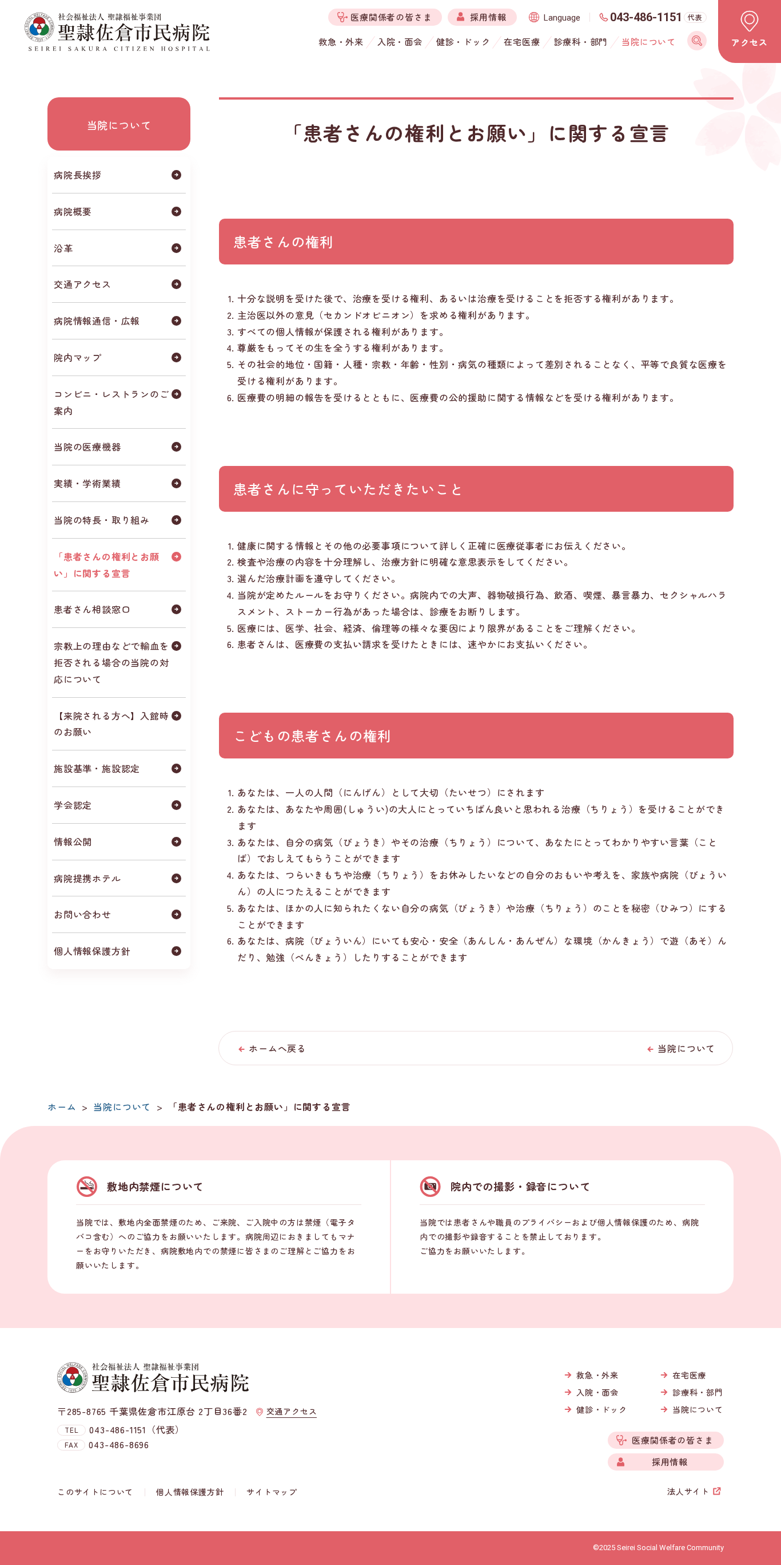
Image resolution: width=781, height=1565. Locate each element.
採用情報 (670, 1462)
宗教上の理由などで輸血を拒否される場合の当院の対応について (111, 662)
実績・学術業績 (87, 483)
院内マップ (78, 357)
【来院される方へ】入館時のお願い (111, 724)
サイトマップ (271, 1491)
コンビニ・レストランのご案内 (111, 402)
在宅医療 (689, 1375)
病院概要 (73, 211)
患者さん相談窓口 (92, 609)
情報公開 (73, 841)
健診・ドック (601, 1409)
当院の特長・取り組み (102, 520)
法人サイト (688, 1491)
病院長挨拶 (78, 174)
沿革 (63, 248)
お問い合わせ (82, 914)
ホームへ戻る (277, 1048)
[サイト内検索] (697, 40)
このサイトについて (95, 1491)
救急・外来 (597, 1375)
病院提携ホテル (87, 878)
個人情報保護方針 (92, 951)
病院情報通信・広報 (97, 320)
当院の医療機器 (87, 446)
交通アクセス (82, 284)
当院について (119, 124)
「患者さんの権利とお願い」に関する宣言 (107, 565)
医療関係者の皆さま (672, 1440)
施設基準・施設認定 (97, 768)
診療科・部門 (697, 1392)
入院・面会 (597, 1392)
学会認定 (73, 805)
